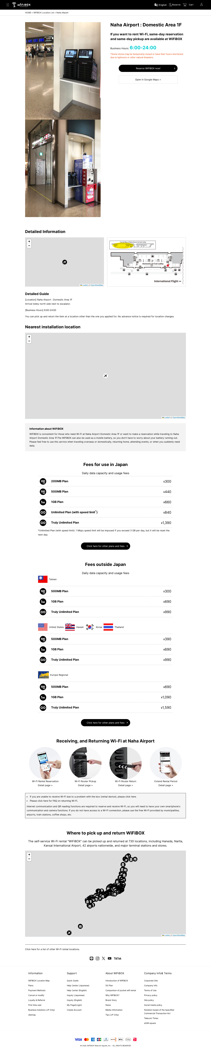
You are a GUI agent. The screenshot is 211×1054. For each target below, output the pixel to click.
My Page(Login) (74, 1005)
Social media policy (153, 1005)
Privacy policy (150, 995)
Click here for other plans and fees (105, 546)
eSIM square (150, 1023)
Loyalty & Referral (36, 1000)
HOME (28, 12)
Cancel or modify (36, 995)
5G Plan (109, 985)
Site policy (149, 1000)
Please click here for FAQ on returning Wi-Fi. (54, 800)
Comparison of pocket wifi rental (121, 990)
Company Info (150, 985)
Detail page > (45, 785)
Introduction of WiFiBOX (117, 980)
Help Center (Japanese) (78, 985)
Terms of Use (150, 990)
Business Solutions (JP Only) (41, 1010)
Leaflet (85, 285)
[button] (64, 262)
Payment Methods (36, 990)
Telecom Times (151, 1018)
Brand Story (111, 1000)
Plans (30, 985)
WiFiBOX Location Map (39, 980)
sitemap (32, 1015)
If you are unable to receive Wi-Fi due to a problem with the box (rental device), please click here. (83, 796)
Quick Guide (72, 980)
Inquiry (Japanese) (76, 995)
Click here (30, 949)
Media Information (114, 1010)
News (108, 1005)
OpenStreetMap (97, 285)
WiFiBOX (90, 1046)
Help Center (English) (77, 990)
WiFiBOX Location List (43, 12)
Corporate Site (151, 980)
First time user (34, 1005)
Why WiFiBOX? (112, 995)
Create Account (74, 1010)
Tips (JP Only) (112, 1015)
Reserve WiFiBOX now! (148, 68)
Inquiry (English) (74, 1000)
